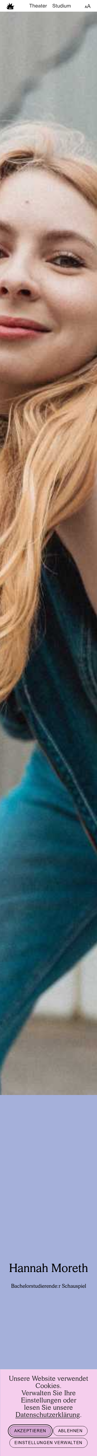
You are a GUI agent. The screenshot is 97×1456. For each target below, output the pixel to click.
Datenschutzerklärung (48, 1415)
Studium (61, 6)
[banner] (48, 6)
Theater (38, 6)
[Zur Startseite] (10, 6)
